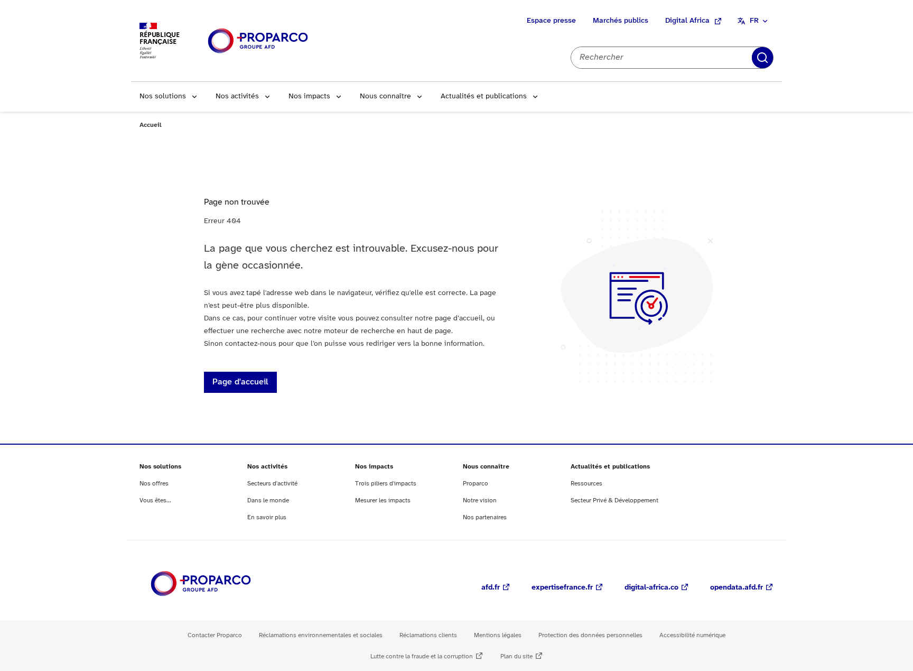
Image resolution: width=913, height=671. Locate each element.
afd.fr (490, 588)
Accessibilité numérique (692, 635)
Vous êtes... (155, 500)
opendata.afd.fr (736, 588)
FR (754, 21)
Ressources (586, 483)
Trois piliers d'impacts (385, 483)
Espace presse (551, 21)
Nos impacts (309, 96)
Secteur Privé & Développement (614, 500)
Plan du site (516, 656)
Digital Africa (687, 21)
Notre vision (480, 500)
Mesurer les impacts (383, 500)
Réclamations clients (428, 635)
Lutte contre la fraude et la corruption (421, 656)
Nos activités (237, 96)
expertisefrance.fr (562, 588)
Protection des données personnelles (590, 635)
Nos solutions (162, 96)
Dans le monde (268, 500)
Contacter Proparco (215, 635)
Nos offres (154, 483)
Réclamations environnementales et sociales (321, 635)
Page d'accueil (240, 382)
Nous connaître (385, 96)
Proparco (475, 483)
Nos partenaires (485, 517)
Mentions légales (497, 635)
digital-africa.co (651, 588)
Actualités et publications (484, 96)
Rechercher (762, 57)
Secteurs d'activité (272, 483)
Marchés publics (620, 21)
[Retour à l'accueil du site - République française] (258, 41)
